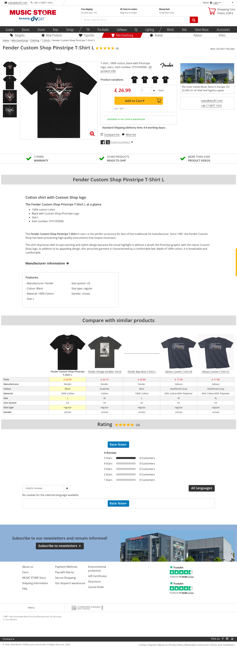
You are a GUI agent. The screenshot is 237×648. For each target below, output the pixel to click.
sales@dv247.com (17, 2)
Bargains (20, 35)
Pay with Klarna (64, 572)
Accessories (223, 29)
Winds (170, 29)
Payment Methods (66, 567)
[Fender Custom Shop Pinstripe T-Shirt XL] (155, 79)
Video (222, 35)
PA (88, 29)
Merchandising (124, 35)
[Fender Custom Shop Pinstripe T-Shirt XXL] (165, 79)
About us (27, 567)
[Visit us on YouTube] (232, 639)
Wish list (131, 134)
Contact (7, 639)
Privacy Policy (176, 644)
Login (216, 2)
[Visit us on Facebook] (222, 639)
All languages (201, 488)
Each (161, 90)
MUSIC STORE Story (34, 577)
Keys (55, 29)
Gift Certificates (97, 576)
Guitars (10, 29)
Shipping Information (35, 583)
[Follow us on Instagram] (227, 639)
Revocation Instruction (197, 644)
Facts (25, 572)
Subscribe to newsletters (57, 546)
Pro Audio (103, 29)
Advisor (198, 35)
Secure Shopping (65, 577)
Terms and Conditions (222, 644)
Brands (159, 35)
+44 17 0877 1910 (211, 105)
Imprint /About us (158, 644)
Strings (70, 29)
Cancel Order (96, 587)
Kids (184, 29)
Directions (94, 581)
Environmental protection (97, 568)
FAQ (24, 588)
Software (122, 29)
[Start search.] (194, 20)
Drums (41, 29)
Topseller (89, 35)
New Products (54, 35)
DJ (136, 29)
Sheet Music (202, 29)
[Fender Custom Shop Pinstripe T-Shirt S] (134, 79)
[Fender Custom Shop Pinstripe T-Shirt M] (144, 79)
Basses (26, 29)
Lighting (149, 29)
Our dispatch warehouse (70, 583)
